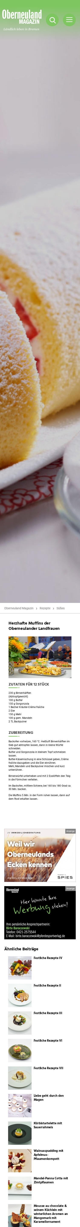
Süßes (61, 608)
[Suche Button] (52, 20)
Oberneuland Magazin (18, 608)
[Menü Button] (69, 20)
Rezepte (45, 608)
